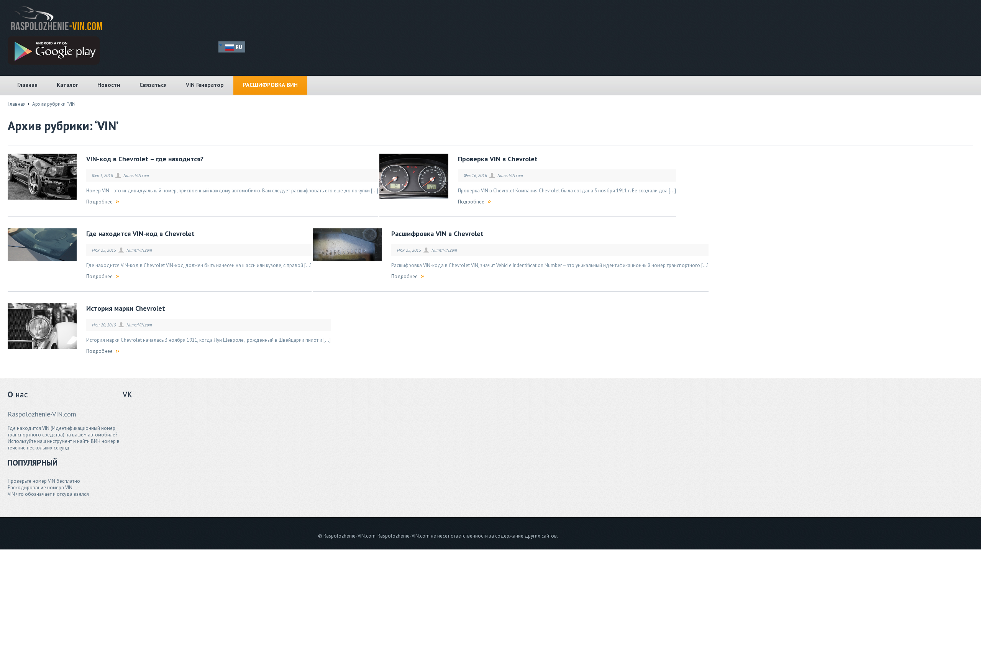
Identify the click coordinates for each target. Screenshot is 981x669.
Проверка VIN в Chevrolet (498, 158)
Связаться (153, 85)
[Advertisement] (295, 454)
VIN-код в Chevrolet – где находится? (144, 158)
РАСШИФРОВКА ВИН (270, 85)
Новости (108, 85)
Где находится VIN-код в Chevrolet (140, 233)
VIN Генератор (205, 85)
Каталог (67, 85)
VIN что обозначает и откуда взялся (48, 494)
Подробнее (99, 201)
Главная (27, 85)
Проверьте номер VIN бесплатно (44, 481)
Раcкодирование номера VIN (40, 487)
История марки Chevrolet (125, 308)
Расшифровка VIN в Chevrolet (437, 233)
